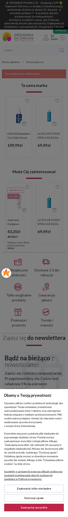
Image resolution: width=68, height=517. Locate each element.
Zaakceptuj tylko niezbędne (34, 488)
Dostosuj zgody (34, 498)
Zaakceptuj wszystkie (34, 507)
